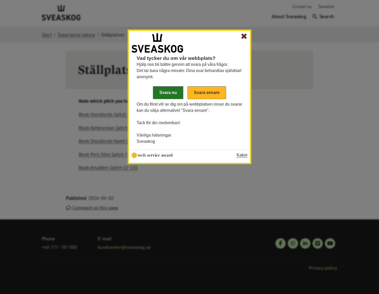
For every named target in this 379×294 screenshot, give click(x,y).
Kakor (242, 155)
